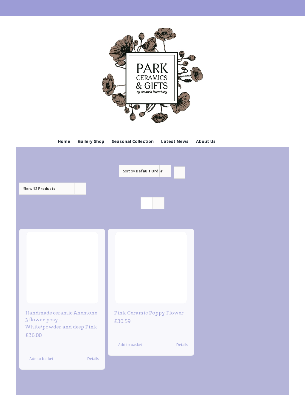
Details (93, 358)
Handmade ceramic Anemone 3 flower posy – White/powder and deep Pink (61, 319)
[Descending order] (179, 172)
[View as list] (158, 203)
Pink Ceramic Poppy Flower (149, 312)
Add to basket (41, 358)
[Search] (237, 141)
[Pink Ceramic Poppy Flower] (151, 267)
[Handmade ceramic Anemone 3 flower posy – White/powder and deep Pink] (62, 267)
